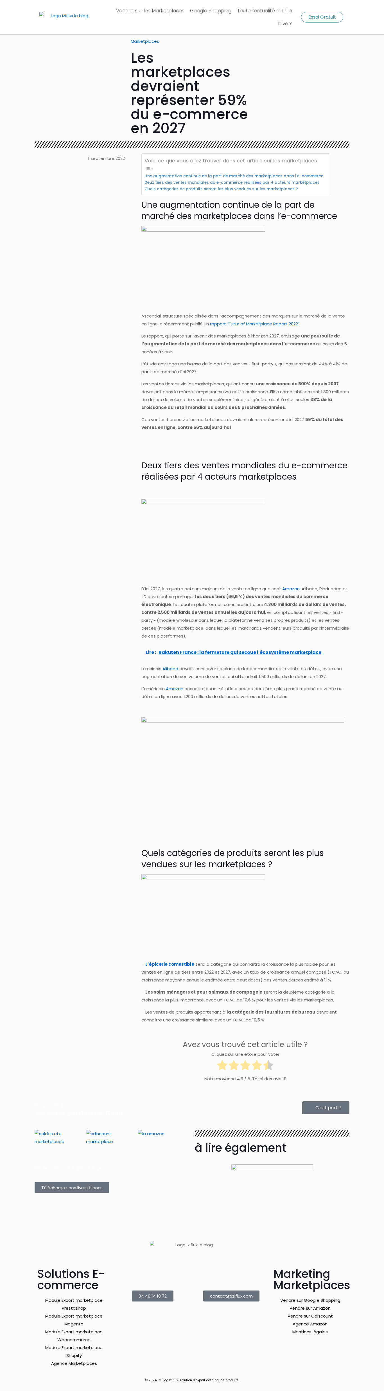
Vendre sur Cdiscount (310, 1316)
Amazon (174, 689)
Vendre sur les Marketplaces (150, 10)
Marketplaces (145, 41)
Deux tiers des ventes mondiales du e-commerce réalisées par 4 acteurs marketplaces (232, 182)
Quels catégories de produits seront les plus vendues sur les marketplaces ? (221, 189)
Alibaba (170, 669)
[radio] (222, 1066)
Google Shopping (210, 10)
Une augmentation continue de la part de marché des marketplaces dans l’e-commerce (234, 176)
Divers (285, 23)
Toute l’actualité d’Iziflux (265, 10)
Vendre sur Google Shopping (310, 1300)
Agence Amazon (310, 1324)
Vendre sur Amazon (310, 1308)
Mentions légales (310, 1332)
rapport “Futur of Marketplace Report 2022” (255, 324)
